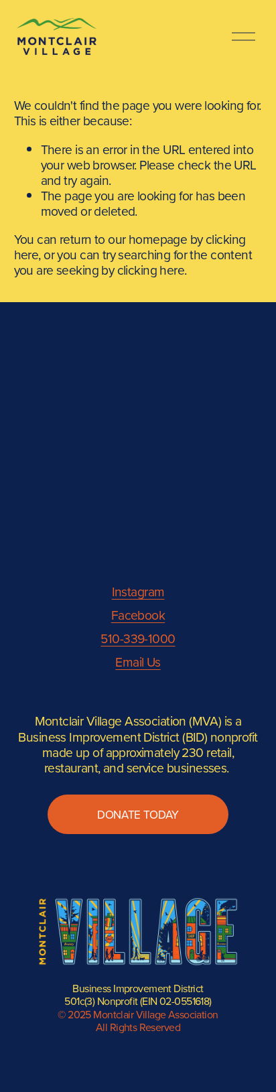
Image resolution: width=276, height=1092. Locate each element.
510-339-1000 (137, 638)
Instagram (138, 591)
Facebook (138, 614)
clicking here (151, 270)
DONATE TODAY (138, 815)
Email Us (137, 661)
